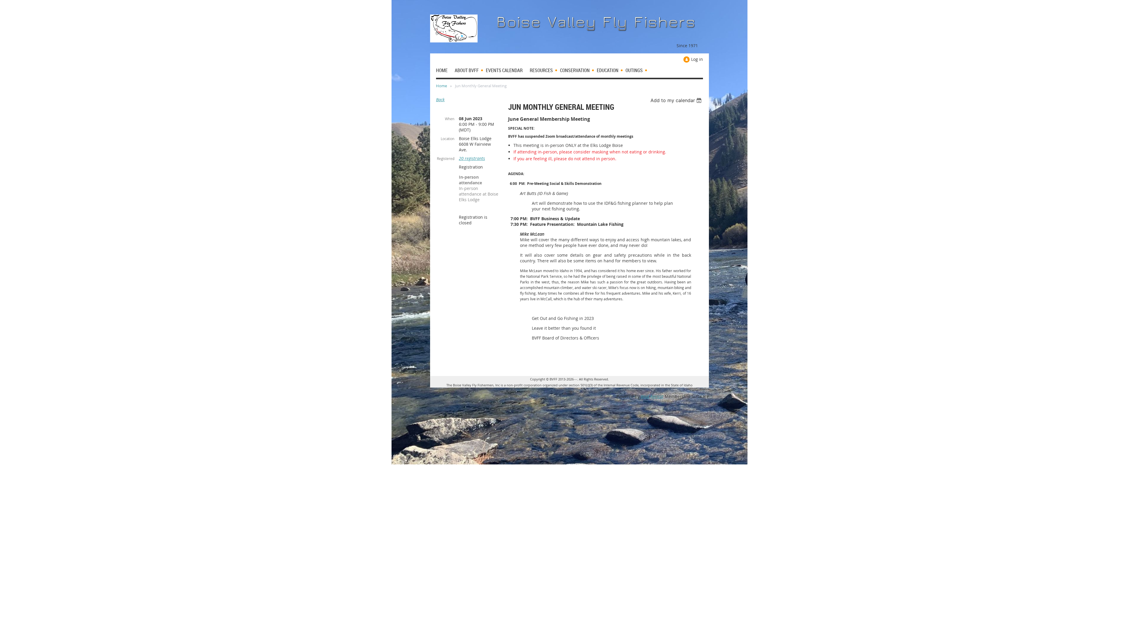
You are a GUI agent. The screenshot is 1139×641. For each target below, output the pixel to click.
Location (447, 138)
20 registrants (472, 158)
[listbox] (676, 100)
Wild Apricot (652, 396)
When (449, 118)
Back (440, 99)
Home (441, 85)
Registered (445, 158)
